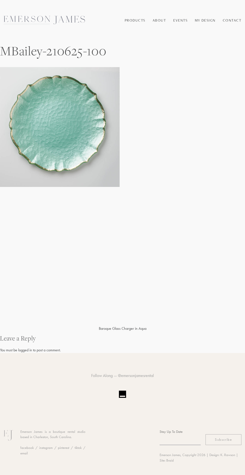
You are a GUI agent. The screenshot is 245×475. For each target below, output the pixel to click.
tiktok (78, 447)
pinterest (63, 447)
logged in (25, 350)
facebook (27, 447)
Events (180, 20)
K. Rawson (227, 454)
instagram (46, 447)
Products (135, 20)
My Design (205, 20)
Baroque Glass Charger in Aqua (122, 328)
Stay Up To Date (171, 431)
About (159, 20)
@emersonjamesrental (136, 375)
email (24, 453)
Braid (170, 460)
